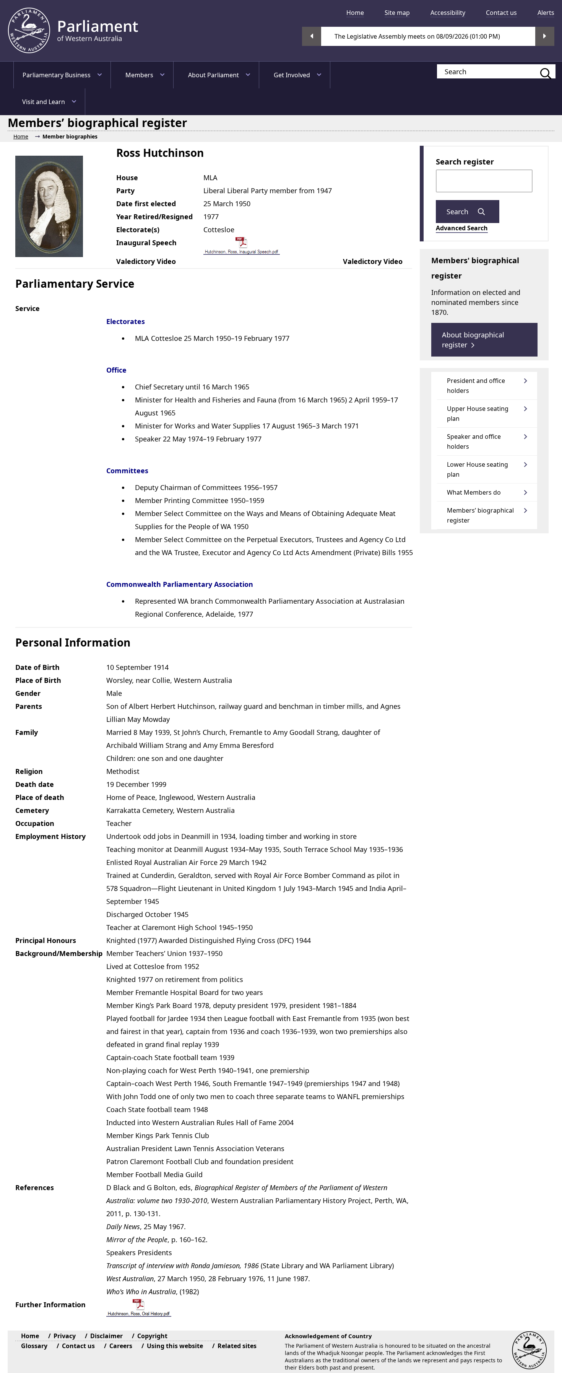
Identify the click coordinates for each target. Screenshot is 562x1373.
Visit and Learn (43, 102)
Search (458, 211)
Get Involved (292, 75)
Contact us (501, 12)
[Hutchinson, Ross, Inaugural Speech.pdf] (241, 245)
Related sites (237, 1346)
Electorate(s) (137, 229)
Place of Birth (38, 680)
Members (139, 75)
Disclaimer (106, 1336)
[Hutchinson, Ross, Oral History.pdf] (138, 1307)
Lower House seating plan (477, 469)
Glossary (34, 1346)
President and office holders (476, 385)
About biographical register (473, 339)
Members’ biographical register (480, 515)
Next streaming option (544, 36)
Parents (28, 706)
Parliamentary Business (57, 75)
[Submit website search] (542, 71)
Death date (34, 784)
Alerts (546, 12)
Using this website (175, 1346)
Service (27, 308)
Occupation (34, 823)
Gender (28, 693)
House (127, 177)
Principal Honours (45, 940)
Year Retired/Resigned (154, 216)
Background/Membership (58, 953)
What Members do (474, 492)
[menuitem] (352, 12)
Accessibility (447, 12)
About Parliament (213, 75)
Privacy (65, 1336)
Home (355, 12)
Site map (397, 12)
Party (125, 190)
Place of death (39, 797)
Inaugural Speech (146, 242)
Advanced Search (462, 228)
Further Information (50, 1304)
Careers (120, 1346)
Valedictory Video (146, 261)
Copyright (152, 1336)
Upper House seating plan (477, 413)
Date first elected (146, 203)
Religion (29, 771)
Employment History (50, 836)
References (34, 1187)
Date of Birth (37, 667)
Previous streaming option (311, 36)
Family (26, 732)
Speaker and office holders (474, 441)
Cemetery (32, 810)
